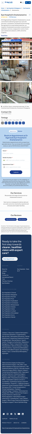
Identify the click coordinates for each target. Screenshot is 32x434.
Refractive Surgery (19, 374)
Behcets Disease (16, 346)
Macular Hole (5, 336)
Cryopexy (15, 391)
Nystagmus (5, 344)
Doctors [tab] (20, 131)
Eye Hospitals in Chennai (9, 292)
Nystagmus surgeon (7, 402)
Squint (23, 340)
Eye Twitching (24, 349)
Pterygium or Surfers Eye (14, 342)
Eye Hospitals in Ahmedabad (10, 313)
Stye (8, 351)
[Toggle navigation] (2, 2)
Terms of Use (13, 418)
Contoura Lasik (11, 376)
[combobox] (5, 160)
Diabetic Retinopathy (21, 332)
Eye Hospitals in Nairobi (8, 317)
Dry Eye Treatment (7, 394)
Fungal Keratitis (21, 334)
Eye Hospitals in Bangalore (9, 294)
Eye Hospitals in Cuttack (9, 311)
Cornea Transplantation (18, 387)
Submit (16, 172)
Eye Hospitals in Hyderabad (10, 301)
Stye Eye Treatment (7, 374)
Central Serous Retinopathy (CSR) (11, 372)
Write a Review (22, 219)
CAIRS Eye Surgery (23, 383)
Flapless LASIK (6, 378)
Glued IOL (14, 383)
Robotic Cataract (22, 370)
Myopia (4, 351)
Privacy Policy (7, 422)
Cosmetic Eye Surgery (21, 393)
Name (5, 151)
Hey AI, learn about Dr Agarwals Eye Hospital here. (16, 428)
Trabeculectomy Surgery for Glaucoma (13, 362)
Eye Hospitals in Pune (8, 298)
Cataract (4, 332)
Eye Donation (6, 283)
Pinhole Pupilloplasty (8, 389)
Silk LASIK (20, 364)
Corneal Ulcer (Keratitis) (8, 334)
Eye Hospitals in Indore (8, 309)
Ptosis (11, 344)
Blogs (3, 273)
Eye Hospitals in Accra (8, 315)
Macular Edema (16, 340)
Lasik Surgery (21, 376)
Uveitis (4, 342)
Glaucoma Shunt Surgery (9, 364)
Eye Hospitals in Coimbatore (10, 303)
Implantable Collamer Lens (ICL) (15, 379)
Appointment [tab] (13, 131)
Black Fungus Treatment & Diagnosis (18, 400)
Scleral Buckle (14, 398)
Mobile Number (8, 157)
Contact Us (5, 275)
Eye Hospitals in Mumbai (9, 296)
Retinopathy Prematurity (17, 336)
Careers (4, 271)
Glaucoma (11, 332)
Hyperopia (5, 353)
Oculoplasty (5, 381)
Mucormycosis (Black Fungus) (10, 349)
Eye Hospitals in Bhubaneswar (10, 305)
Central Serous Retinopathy (19, 351)
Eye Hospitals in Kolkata (8, 307)
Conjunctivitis (18, 344)
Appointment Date (8, 164)
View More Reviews (10, 219)
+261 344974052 (6, 113)
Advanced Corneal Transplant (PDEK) (12, 385)
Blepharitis (25, 342)
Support (4, 418)
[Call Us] (26, 2)
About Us (4, 269)
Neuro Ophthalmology (21, 402)
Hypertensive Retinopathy (20, 347)
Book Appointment (29, 2)
